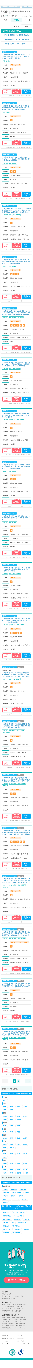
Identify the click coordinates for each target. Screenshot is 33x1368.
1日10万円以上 (16, 1226)
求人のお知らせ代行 (8, 1325)
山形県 (5, 1110)
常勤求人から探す (7, 1294)
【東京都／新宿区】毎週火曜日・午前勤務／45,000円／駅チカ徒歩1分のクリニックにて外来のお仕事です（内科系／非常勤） (16, 107)
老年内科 (21, 1196)
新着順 (26, 26)
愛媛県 (18, 1163)
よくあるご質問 (16, 1311)
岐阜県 (5, 1138)
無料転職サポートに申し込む (16, 1280)
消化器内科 (6, 1192)
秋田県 (25, 1106)
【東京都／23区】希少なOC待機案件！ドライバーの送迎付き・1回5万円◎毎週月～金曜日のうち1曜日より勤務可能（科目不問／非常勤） (16, 312)
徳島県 (5, 1163)
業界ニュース (18, 1321)
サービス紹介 (6, 1304)
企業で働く (6, 1222)
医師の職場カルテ (21, 1325)
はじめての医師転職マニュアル (11, 1306)
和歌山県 (12, 1147)
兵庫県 (25, 1144)
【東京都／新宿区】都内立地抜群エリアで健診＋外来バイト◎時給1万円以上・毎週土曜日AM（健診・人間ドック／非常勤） (16, 364)
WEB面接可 (6, 1232)
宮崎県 (11, 1173)
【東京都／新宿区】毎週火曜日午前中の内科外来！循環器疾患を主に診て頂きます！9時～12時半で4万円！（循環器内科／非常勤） (16, 985)
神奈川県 (19, 1119)
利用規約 (19, 1335)
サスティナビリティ (22, 1344)
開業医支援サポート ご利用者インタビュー (15, 1327)
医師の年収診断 (20, 1323)
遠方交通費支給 (22, 1222)
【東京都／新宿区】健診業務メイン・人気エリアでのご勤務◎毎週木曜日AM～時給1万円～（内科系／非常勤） (16, 569)
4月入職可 (26, 1229)
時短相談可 (18, 1229)
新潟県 (5, 1125)
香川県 (11, 1163)
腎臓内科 (27, 1192)
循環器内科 (14, 1189)
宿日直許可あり (7, 1216)
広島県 (25, 1154)
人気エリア (26, 1219)
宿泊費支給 (6, 1226)
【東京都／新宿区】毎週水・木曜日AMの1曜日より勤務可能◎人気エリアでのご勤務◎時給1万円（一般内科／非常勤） (16, 466)
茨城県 (5, 1116)
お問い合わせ (20, 1338)
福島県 (11, 1110)
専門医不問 (17, 1219)
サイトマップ (5, 1341)
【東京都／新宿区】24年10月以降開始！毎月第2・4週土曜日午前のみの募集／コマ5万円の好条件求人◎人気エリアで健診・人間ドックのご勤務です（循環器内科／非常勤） (16, 674)
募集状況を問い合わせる (16, 710)
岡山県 (18, 1154)
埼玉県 (25, 1116)
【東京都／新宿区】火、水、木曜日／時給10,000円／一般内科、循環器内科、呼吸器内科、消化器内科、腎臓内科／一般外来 (17, 39)
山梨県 (11, 1125)
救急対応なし (6, 1212)
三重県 (25, 1138)
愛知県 (18, 1138)
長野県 (18, 1125)
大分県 (5, 1173)
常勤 (5, 20)
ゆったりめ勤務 (18, 1216)
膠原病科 (5, 1202)
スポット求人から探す (8, 1298)
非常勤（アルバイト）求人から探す (12, 1296)
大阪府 (18, 1144)
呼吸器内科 (23, 1189)
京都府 (11, 1144)
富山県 (5, 1132)
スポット (27, 20)
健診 (13, 1222)
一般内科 (5, 1189)
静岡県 (11, 1138)
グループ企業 (20, 1341)
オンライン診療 (16, 1232)
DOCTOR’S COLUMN (18, 1317)
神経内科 (5, 1196)
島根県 (11, 1154)
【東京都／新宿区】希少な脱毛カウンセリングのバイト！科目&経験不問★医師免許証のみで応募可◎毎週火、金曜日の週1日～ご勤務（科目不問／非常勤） (16, 779)
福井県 (18, 1132)
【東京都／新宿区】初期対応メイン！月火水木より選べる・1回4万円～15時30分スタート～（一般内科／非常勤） (16, 620)
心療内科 (13, 1196)
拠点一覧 (21, 1308)
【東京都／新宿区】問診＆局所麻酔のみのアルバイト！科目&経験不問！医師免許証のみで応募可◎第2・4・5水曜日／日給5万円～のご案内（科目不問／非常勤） (16, 1033)
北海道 (5, 1100)
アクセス (4, 1344)
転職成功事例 (6, 1311)
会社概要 (4, 1335)
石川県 (11, 1132)
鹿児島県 (19, 1173)
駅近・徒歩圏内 (7, 1219)
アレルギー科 (6, 1199)
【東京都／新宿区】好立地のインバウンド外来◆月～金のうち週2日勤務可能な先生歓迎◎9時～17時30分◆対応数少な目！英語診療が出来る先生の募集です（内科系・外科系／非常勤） (16, 832)
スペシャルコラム (7, 1321)
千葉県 (5, 1119)
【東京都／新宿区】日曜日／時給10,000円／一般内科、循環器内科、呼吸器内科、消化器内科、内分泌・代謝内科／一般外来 (17, 44)
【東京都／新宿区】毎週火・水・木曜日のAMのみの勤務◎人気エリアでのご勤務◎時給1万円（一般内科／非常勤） (16, 261)
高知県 (25, 1163)
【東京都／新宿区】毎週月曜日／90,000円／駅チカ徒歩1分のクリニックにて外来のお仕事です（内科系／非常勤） (16, 56)
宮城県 (18, 1106)
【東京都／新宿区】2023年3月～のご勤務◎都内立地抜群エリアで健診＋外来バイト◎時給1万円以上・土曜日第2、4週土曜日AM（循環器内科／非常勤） (16, 210)
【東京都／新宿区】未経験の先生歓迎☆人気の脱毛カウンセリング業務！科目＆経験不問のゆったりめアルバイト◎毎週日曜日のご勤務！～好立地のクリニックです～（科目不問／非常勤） (16, 880)
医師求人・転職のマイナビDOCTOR (10, 7)
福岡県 (5, 1169)
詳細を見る (26, 91)
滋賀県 (5, 1144)
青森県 (5, 1106)
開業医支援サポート (8, 1323)
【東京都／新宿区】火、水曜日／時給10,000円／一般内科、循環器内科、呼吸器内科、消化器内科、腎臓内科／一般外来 (17, 35)
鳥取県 (5, 1154)
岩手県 (11, 1106)
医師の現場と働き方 (20, 1319)
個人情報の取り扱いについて (8, 1338)
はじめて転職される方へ (19, 1304)
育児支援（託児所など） (19, 1212)
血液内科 (24, 1199)
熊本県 (25, 1169)
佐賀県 (11, 1169)
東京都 (11, 1119)
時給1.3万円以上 (7, 1229)
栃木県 (11, 1116)
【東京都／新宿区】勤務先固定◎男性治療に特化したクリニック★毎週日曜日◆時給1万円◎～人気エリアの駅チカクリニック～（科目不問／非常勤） (16, 933)
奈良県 (5, 1147)
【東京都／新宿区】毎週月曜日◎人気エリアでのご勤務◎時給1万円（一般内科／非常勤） (16, 517)
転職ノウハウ (6, 1317)
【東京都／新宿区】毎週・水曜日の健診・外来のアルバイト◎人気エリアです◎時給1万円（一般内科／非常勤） (16, 159)
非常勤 (16, 20)
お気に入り (7, 92)
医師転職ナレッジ (7, 1319)
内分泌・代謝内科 (16, 1192)
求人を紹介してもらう (16, 92)
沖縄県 (26, 1173)
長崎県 (18, 1169)
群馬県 (18, 1116)
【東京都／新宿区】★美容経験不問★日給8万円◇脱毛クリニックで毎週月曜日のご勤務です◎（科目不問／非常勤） (16, 725)
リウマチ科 (16, 1199)
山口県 (5, 1157)
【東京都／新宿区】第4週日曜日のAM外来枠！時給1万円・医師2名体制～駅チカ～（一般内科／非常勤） (16, 415)
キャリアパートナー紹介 (9, 1308)
